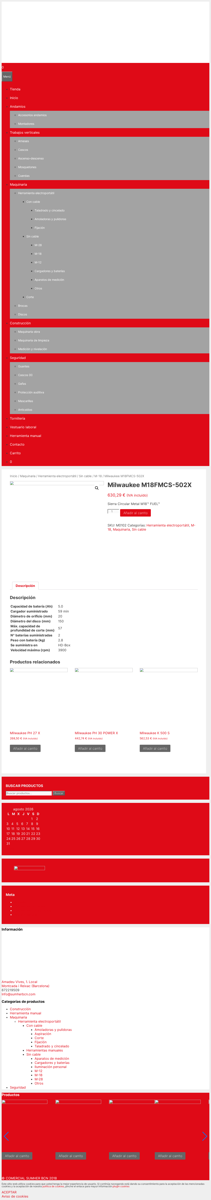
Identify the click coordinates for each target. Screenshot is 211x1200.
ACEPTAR (9, 1192)
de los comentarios (32, 910)
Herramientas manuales (44, 1050)
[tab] (25, 586)
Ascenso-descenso (31, 158)
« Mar (10, 848)
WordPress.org (25, 914)
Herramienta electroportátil (36, 193)
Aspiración (43, 1034)
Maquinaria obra (29, 331)
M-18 (38, 253)
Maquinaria (18, 184)
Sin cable (32, 236)
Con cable (33, 201)
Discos (22, 314)
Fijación (40, 227)
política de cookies (53, 1186)
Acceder (20, 902)
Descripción (25, 586)
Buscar (58, 793)
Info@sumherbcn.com (18, 994)
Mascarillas (25, 401)
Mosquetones (27, 167)
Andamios (17, 106)
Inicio (14, 98)
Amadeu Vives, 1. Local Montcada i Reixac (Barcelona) (25, 984)
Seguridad (18, 358)
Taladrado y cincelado (49, 210)
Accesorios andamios (32, 115)
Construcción (20, 323)
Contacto (17, 444)
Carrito (15, 453)
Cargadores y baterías (50, 271)
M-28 (38, 245)
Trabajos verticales (25, 132)
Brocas (22, 305)
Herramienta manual (25, 436)
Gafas (22, 383)
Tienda (15, 89)
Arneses (23, 141)
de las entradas (29, 906)
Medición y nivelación (32, 349)
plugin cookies (121, 1186)
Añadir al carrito (135, 513)
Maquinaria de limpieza (33, 340)
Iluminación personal (51, 1067)
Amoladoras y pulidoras (50, 219)
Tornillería (17, 418)
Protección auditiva (31, 392)
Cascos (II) (25, 375)
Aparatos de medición (49, 279)
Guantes (23, 366)
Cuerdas (23, 175)
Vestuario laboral (23, 427)
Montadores (26, 123)
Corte (30, 297)
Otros (38, 288)
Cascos (23, 149)
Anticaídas (25, 409)
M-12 (38, 262)
